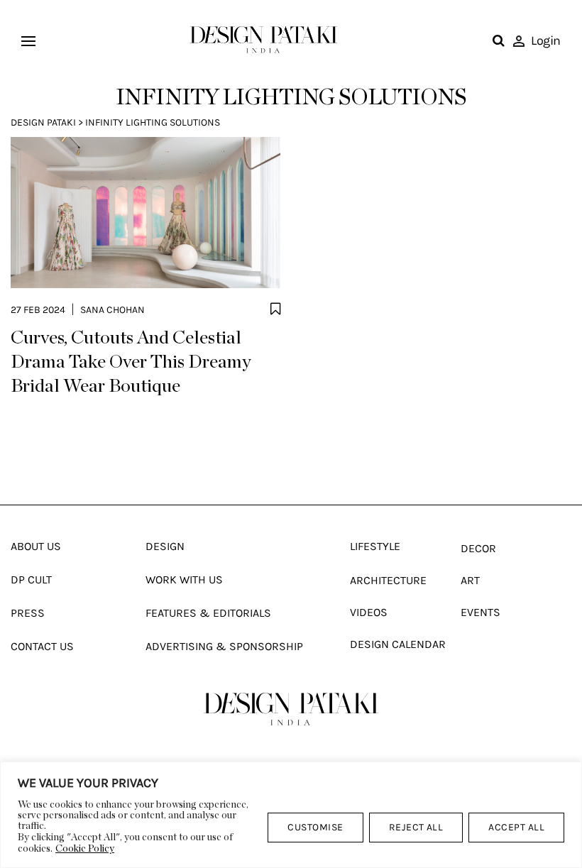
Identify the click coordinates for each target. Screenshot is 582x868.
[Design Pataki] (291, 709)
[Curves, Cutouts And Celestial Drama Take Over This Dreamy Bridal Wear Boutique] (145, 212)
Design (165, 546)
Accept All (516, 827)
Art (470, 580)
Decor (478, 548)
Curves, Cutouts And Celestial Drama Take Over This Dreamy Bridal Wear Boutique (131, 362)
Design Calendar (398, 644)
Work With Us (184, 579)
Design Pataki (43, 122)
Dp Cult (31, 579)
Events (480, 612)
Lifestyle (375, 546)
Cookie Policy (84, 849)
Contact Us (42, 646)
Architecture (388, 580)
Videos (369, 612)
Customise (315, 827)
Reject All (416, 827)
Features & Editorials (208, 613)
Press (28, 613)
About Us (36, 546)
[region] (291, 815)
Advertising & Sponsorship (224, 646)
